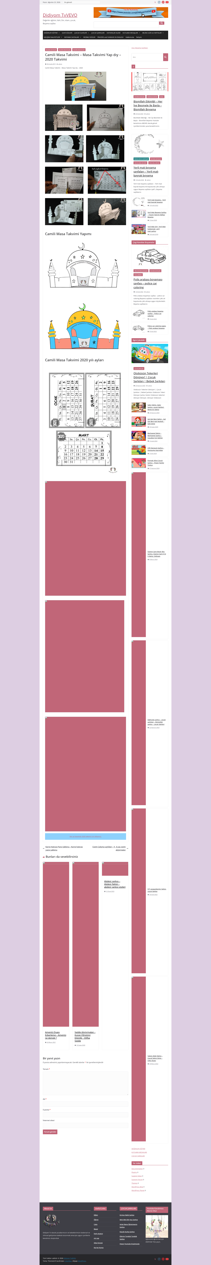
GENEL (162, 96)
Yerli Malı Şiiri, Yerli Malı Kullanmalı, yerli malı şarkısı (157, 229)
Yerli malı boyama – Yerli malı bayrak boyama (157, 201)
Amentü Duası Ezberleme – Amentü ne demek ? (55, 1035)
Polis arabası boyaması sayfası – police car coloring (148, 283)
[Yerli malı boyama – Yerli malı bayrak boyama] (139, 203)
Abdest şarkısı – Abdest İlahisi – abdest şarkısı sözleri (115, 884)
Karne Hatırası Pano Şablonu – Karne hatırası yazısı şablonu (64, 848)
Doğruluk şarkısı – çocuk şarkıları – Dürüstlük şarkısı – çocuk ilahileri (157, 722)
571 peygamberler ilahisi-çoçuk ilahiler (157, 890)
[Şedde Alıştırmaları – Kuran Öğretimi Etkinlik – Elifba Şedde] (85, 863)
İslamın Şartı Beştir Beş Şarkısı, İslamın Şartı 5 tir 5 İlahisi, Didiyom (157, 554)
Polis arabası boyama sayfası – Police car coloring (155, 313)
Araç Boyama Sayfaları (140, 48)
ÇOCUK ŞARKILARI (98, 33)
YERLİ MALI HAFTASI (154, 163)
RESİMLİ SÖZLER (89, 37)
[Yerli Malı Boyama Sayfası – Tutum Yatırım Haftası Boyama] (139, 216)
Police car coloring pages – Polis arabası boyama (157, 327)
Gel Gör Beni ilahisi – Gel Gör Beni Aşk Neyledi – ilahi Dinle (157, 421)
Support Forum (137, 1180)
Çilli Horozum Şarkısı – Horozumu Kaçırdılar (156, 449)
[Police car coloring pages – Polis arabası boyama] (139, 329)
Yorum (46, 1069)
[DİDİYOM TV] (51, 1214)
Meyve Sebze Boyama (140, 163)
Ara (161, 23)
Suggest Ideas (137, 1176)
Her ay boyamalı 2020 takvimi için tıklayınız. (86, 836)
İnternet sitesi (48, 1120)
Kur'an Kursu (99, 1248)
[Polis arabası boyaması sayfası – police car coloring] (150, 256)
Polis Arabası (138, 274)
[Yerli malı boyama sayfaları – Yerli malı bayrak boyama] (150, 144)
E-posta (47, 1110)
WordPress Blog (137, 1187)
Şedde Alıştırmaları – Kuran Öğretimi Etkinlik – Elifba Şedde (85, 1036)
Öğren (96, 1220)
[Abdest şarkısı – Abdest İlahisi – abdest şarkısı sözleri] (115, 863)
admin (60, 64)
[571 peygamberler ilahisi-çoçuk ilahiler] (139, 891)
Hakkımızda (130, 37)
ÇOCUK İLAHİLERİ (80, 33)
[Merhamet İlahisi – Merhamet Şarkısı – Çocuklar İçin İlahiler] (139, 437)
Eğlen (96, 1215)
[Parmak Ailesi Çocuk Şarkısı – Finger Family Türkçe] (139, 464)
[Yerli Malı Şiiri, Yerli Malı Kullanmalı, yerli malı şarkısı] (139, 230)
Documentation (137, 1169)
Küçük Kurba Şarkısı (127, 1232)
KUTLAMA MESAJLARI (130, 33)
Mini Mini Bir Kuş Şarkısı (129, 1220)
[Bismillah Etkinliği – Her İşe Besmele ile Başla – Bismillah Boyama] (150, 82)
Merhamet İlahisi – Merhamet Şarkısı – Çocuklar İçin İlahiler (155, 435)
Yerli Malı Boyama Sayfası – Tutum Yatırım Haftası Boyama (157, 214)
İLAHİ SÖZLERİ (67, 33)
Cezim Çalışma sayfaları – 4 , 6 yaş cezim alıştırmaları (109, 848)
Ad (45, 1099)
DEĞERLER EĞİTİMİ (51, 33)
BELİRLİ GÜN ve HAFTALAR (152, 33)
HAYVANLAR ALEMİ (113, 33)
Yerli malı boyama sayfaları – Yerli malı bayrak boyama (146, 171)
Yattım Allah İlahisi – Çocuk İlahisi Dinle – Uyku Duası (155, 1058)
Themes (134, 1183)
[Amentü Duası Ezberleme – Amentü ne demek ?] (56, 863)
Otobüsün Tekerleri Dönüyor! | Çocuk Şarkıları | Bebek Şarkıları (149, 377)
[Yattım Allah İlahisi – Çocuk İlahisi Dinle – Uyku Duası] (139, 1060)
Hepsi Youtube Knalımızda (129, 1244)
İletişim (139, 37)
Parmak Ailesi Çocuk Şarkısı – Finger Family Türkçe (156, 463)
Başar (96, 1229)
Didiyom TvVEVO (60, 15)
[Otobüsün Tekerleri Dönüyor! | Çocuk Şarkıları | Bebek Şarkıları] (150, 354)
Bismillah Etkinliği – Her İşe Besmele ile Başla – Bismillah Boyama (148, 105)
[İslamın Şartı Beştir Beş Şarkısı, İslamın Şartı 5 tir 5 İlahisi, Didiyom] (139, 555)
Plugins (134, 1172)
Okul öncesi (98, 1243)
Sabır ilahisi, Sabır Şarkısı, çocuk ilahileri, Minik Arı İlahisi (156, 407)
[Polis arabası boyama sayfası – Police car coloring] (139, 315)
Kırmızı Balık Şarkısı (127, 1215)
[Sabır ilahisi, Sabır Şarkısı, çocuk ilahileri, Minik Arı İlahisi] (139, 408)
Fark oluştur (98, 1234)
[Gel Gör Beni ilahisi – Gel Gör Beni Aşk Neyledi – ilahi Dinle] (139, 423)
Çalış (95, 1224)
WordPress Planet (138, 1190)
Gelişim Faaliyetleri (79, 49)
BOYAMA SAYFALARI (71, 37)
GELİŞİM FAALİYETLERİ (52, 37)
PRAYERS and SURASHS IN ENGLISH (110, 37)
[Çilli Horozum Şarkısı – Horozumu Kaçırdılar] (139, 451)
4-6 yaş (96, 1238)
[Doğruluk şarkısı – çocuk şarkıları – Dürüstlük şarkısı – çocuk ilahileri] (139, 723)
